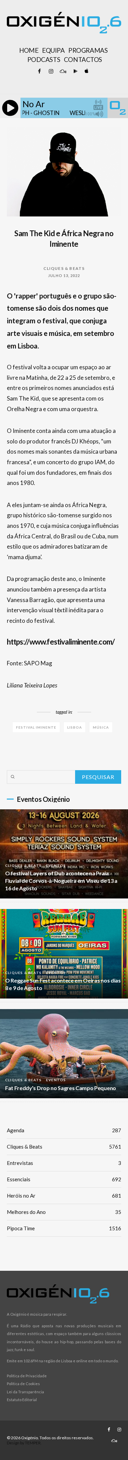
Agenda (64, 1130)
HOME (28, 50)
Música (101, 727)
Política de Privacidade (27, 1376)
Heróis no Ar (64, 1196)
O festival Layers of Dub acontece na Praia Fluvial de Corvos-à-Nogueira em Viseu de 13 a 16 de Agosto (61, 880)
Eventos (56, 865)
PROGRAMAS (88, 50)
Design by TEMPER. (24, 1442)
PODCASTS (43, 59)
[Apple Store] (86, 71)
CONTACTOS (83, 59)
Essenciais (64, 1179)
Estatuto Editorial (22, 1399)
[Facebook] (39, 71)
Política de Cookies (23, 1383)
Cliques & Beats (64, 268)
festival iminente (36, 727)
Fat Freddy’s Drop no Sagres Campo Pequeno (60, 1088)
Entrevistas (64, 1163)
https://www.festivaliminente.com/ (61, 641)
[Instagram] (51, 71)
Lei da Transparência (25, 1392)
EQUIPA (53, 50)
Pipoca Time (64, 1228)
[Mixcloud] (62, 71)
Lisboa (74, 727)
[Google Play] (74, 71)
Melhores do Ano (64, 1212)
